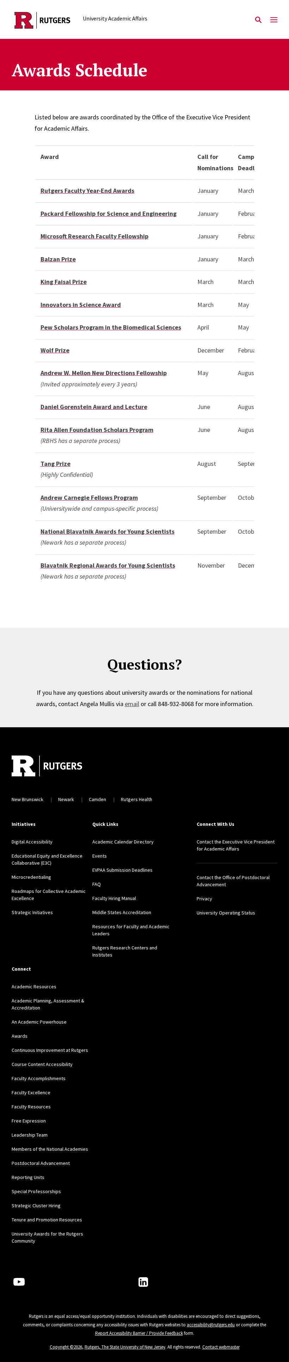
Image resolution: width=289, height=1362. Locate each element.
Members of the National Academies (50, 1149)
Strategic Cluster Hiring (36, 1205)
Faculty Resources (31, 1106)
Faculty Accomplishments (39, 1078)
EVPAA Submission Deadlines (122, 870)
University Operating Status (226, 913)
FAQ (96, 884)
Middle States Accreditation (121, 912)
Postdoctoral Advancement (41, 1163)
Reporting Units (28, 1177)
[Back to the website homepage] (42, 20)
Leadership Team (30, 1135)
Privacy (204, 898)
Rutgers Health (136, 799)
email (132, 704)
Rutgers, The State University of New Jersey (125, 1347)
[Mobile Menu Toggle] (274, 20)
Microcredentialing (31, 877)
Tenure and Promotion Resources (47, 1219)
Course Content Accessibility (42, 1064)
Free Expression (29, 1121)
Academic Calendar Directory (123, 842)
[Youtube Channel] (19, 1282)
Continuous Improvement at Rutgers (50, 1050)
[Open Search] (258, 20)
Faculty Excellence (31, 1092)
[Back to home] (58, 767)
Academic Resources (34, 986)
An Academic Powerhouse (39, 1022)
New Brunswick (27, 799)
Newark (66, 799)
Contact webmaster (221, 1347)
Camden (97, 799)
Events (99, 856)
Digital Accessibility (32, 842)
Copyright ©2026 (66, 1347)
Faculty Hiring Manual (114, 898)
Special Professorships (36, 1191)
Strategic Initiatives (32, 912)
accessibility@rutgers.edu (211, 1325)
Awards (19, 1036)
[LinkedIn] (143, 1282)
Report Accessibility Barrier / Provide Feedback (139, 1333)
